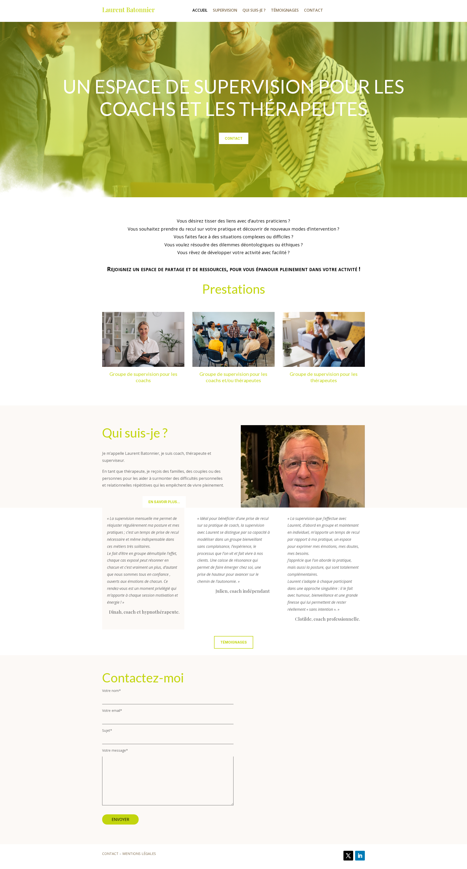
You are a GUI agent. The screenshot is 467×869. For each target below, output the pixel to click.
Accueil (199, 11)
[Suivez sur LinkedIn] (360, 855)
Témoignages (285, 11)
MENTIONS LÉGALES (139, 853)
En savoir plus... (164, 502)
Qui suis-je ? (254, 11)
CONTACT (110, 853)
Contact (313, 11)
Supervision (225, 11)
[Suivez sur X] (348, 855)
